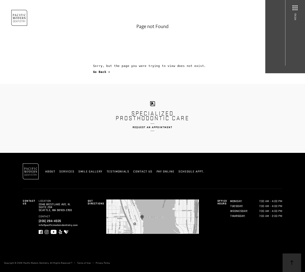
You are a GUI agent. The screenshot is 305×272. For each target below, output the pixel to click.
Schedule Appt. (191, 171)
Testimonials (118, 171)
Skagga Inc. (135, 262)
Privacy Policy (103, 262)
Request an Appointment (153, 127)
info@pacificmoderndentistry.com (58, 225)
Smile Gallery (90, 171)
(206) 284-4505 (50, 220)
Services (66, 171)
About (50, 171)
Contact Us (142, 171)
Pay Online (166, 171)
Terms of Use (84, 262)
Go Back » (101, 72)
